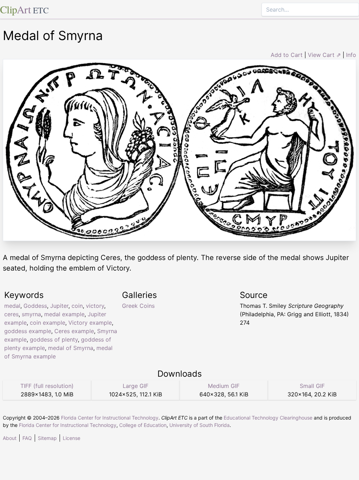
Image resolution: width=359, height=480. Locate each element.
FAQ (27, 438)
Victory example (90, 322)
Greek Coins (138, 305)
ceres (11, 314)
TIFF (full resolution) (47, 385)
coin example (47, 322)
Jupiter (59, 305)
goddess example (27, 331)
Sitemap (47, 438)
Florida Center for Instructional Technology (109, 418)
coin (77, 305)
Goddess (35, 305)
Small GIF (312, 385)
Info (351, 54)
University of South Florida (199, 425)
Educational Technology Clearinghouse (268, 418)
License (71, 438)
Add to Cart (287, 54)
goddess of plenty (54, 339)
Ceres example (74, 331)
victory (95, 305)
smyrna (31, 314)
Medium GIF (223, 385)
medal (12, 305)
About (9, 438)
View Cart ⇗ (324, 54)
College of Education (143, 425)
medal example (64, 314)
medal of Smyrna (70, 347)
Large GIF (135, 385)
